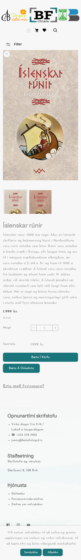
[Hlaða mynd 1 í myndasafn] (15, 209)
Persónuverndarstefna (27, 499)
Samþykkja (31, 552)
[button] (29, 30)
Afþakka (53, 552)
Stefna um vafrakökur (27, 504)
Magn (7, 327)
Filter (18, 44)
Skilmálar (18, 493)
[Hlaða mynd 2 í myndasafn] (40, 210)
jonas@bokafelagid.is (26, 440)
